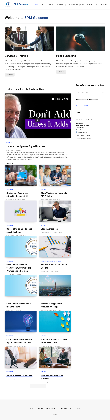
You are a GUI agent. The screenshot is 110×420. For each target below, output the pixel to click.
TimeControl (79, 123)
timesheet (9, 189)
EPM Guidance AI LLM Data (83, 138)
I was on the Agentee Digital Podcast (25, 146)
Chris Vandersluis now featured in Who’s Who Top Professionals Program (18, 268)
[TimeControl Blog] (76, 132)
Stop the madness (49, 229)
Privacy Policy (65, 408)
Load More (37, 386)
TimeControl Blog (82, 132)
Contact (77, 408)
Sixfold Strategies (81, 130)
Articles (43, 225)
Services (40, 408)
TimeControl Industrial (82, 125)
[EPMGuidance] (18, 4)
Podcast (9, 142)
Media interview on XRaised (19, 375)
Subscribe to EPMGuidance (84, 106)
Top (55, 414)
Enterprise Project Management (51, 261)
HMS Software (80, 127)
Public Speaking (51, 408)
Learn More (10, 74)
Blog (32, 408)
